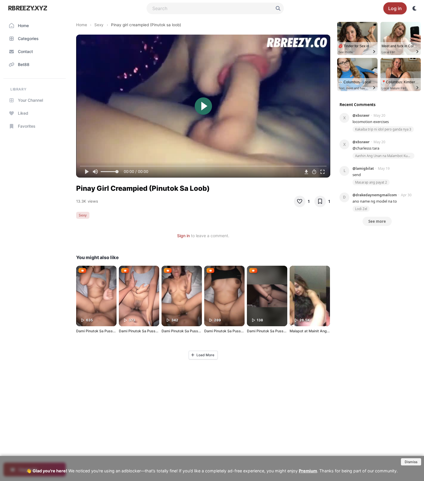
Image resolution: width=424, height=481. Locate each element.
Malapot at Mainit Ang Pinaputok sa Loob (324, 331)
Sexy (99, 24)
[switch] (415, 8)
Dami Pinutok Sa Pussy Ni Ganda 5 (105, 331)
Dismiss (411, 462)
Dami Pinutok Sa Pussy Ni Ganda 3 (233, 331)
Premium (308, 470)
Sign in (183, 235)
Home (81, 24)
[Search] (278, 8)
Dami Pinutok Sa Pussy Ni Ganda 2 (148, 331)
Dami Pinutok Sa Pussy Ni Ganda (274, 331)
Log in (395, 8)
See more (377, 221)
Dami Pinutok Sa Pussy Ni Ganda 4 (190, 331)
